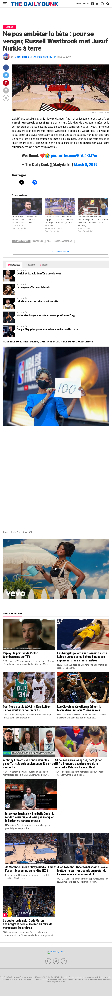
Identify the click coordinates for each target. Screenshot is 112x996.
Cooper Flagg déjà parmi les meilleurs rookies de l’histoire (47, 329)
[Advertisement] (56, 454)
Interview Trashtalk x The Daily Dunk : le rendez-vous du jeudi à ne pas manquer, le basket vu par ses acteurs (29, 817)
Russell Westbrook (64, 241)
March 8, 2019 (86, 164)
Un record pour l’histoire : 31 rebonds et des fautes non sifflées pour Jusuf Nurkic (24, 219)
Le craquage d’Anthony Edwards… (34, 287)
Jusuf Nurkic (37, 241)
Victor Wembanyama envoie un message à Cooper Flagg (46, 315)
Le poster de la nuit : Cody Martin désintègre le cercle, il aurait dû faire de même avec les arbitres (27, 924)
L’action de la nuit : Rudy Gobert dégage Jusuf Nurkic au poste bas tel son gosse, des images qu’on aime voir (59, 221)
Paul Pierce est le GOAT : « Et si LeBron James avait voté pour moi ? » (27, 708)
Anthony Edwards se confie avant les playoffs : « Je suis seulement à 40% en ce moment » (29, 763)
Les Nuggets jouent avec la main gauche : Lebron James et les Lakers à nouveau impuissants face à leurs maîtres (82, 656)
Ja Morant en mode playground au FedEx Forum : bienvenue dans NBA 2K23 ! (30, 869)
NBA (49, 241)
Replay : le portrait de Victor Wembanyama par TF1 (20, 655)
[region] (56, 569)
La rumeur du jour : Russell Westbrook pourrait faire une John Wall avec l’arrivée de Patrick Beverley (93, 221)
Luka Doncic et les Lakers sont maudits (37, 301)
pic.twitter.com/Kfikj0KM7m (74, 155)
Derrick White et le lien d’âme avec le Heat (39, 273)
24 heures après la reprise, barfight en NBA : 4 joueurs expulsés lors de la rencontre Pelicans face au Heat (78, 763)
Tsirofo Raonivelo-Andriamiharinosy (33, 56)
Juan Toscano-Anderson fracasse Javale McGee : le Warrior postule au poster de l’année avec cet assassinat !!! (82, 870)
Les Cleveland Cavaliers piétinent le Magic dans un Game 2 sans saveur (79, 708)
